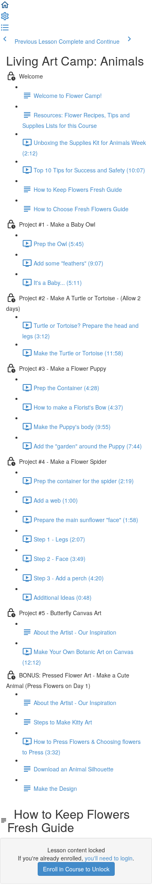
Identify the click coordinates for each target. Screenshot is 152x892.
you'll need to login (109, 858)
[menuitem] (5, 19)
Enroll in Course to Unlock (76, 869)
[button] (5, 7)
